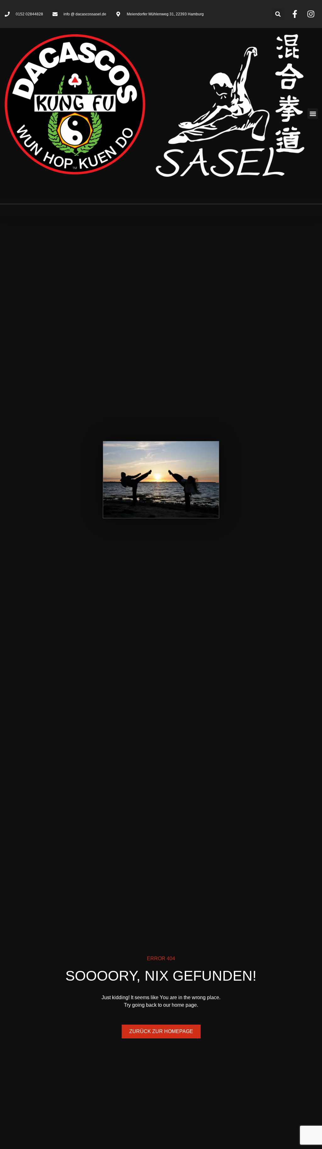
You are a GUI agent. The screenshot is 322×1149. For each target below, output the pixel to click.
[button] (278, 13)
